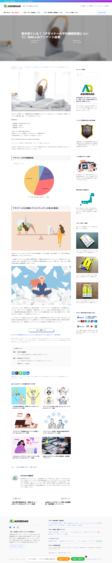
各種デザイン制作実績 (54, 532)
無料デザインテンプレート (91, 532)
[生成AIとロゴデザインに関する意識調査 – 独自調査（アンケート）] (56, 445)
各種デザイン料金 (63, 559)
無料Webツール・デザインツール (58, 534)
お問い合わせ (10, 12)
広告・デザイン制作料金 (32, 12)
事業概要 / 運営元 (53, 541)
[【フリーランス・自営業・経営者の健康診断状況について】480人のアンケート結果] (56, 420)
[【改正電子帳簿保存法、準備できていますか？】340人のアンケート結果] (26, 395)
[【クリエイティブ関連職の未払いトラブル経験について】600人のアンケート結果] (26, 420)
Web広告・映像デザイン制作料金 (74, 525)
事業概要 (19, 363)
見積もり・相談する (78, 559)
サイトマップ (95, 541)
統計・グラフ (33, 467)
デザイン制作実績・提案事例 (53, 12)
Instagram (27, 363)
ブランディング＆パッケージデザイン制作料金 (90, 523)
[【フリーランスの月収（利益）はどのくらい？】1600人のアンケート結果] (56, 395)
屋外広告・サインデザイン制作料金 (57, 525)
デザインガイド (64, 532)
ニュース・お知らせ (82, 541)
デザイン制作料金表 (55, 523)
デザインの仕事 (77, 42)
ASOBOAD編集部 (26, 476)
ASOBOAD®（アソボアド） (97, 559)
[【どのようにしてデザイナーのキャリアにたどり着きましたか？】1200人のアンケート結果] (26, 445)
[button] (86, 557)
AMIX (62, 552)
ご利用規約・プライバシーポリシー (67, 541)
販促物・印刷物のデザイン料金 (71, 523)
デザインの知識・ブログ (72, 12)
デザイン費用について (41, 330)
